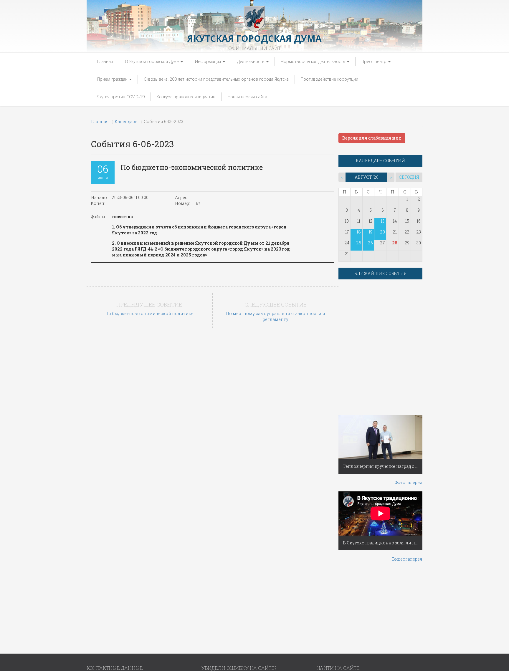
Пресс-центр (374, 61)
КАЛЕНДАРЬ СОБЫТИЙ (380, 160)
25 (358, 243)
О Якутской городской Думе (152, 61)
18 (359, 232)
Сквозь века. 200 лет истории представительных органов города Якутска (216, 79)
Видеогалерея (407, 559)
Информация (208, 61)
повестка (122, 216)
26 (370, 243)
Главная (105, 61)
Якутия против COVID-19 (121, 97)
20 (382, 232)
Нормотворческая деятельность (313, 61)
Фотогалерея (408, 482)
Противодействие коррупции (329, 79)
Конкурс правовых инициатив (186, 97)
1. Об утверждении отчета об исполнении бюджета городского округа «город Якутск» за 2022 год (199, 230)
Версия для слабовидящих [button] (371, 138)
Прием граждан (113, 79)
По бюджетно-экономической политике (149, 313)
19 (370, 232)
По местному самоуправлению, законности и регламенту (275, 316)
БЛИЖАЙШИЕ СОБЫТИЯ (380, 273)
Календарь (126, 121)
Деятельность (251, 61)
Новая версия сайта (247, 97)
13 (382, 221)
